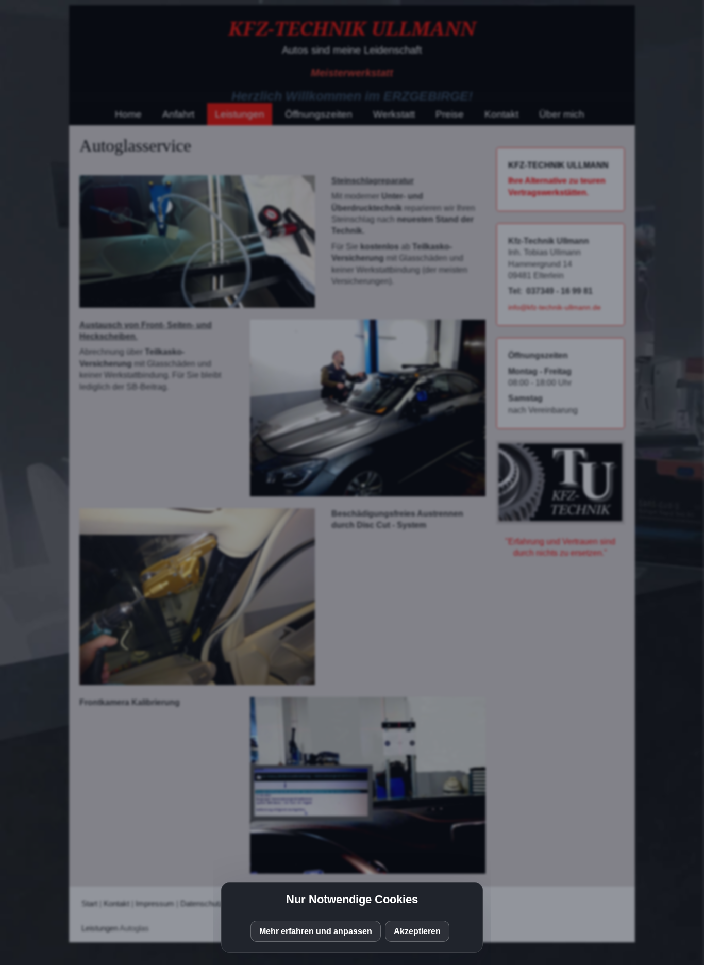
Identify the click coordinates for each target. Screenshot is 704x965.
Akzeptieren (417, 931)
